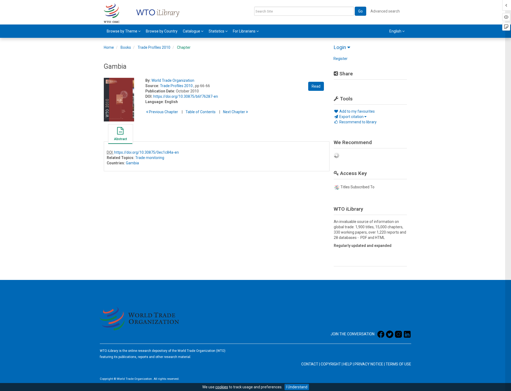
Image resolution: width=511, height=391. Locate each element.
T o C (201, 112)
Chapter (184, 47)
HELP (347, 364)
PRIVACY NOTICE (369, 364)
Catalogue (192, 31)
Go (360, 11)
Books (126, 47)
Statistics (217, 31)
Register (340, 58)
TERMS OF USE (398, 364)
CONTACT (309, 364)
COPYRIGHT (331, 364)
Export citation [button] (351, 117)
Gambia (132, 163)
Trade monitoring (149, 158)
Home (109, 47)
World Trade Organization (172, 80)
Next (234, 112)
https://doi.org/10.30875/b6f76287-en (185, 96)
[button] (120, 134)
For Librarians (244, 31)
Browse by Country (162, 31)
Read (316, 86)
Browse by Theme (122, 31)
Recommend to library (358, 122)
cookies (221, 387)
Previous (163, 112)
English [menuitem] (395, 31)
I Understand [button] (296, 387)
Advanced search (385, 11)
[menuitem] (123, 31)
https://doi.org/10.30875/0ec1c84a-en (146, 152)
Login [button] (340, 47)
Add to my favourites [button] (357, 111)
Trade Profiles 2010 (154, 47)
